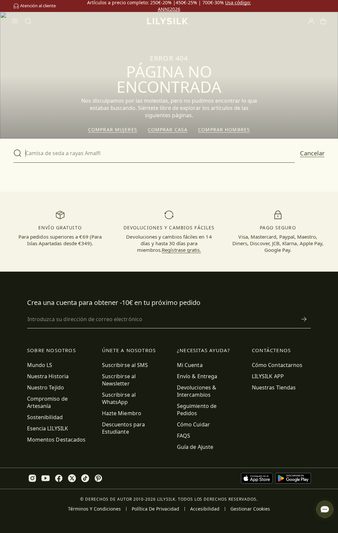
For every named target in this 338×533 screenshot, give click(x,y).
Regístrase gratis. (181, 250)
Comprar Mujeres (112, 130)
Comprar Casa (167, 130)
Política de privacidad (155, 509)
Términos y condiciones (94, 509)
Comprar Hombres (224, 130)
